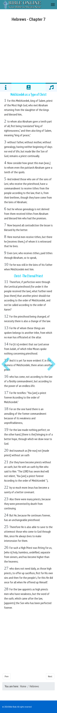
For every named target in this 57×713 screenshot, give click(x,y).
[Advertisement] (28, 51)
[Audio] (51, 87)
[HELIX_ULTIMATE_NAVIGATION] (53, 4)
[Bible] (28, 87)
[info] (5, 87)
